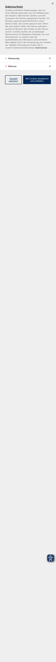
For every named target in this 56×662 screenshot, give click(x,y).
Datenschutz (41, 47)
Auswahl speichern (13, 79)
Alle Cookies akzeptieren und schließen (37, 79)
